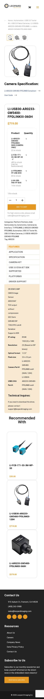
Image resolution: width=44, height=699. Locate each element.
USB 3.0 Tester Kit (30, 231)
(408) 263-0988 (15, 606)
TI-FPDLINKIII (17, 228)
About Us (11, 633)
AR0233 (11, 239)
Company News (13, 642)
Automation (18, 20)
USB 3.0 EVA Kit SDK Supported (19, 269)
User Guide (8, 95)
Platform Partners (21, 222)
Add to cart (21, 207)
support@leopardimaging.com (20, 409)
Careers (10, 637)
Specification (17, 257)
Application (16, 252)
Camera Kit (15, 262)
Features (14, 246)
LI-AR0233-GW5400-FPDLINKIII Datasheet (20, 91)
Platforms (15, 276)
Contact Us (12, 651)
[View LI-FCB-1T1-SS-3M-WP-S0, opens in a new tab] (13, 159)
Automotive (22, 225)
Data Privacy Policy (15, 647)
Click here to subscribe (17, 680)
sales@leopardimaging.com (18, 216)
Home (10, 20)
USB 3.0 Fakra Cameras (20, 23)
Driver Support (18, 281)
